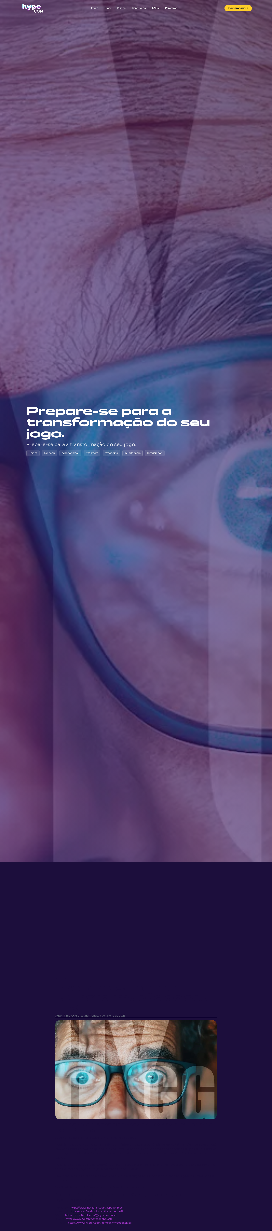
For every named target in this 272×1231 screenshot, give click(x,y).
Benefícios (139, 8)
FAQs (155, 8)
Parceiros (171, 8)
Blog (108, 8)
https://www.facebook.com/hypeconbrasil (96, 1211)
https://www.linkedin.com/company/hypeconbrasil (100, 1222)
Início (94, 8)
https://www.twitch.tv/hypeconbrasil (89, 1219)
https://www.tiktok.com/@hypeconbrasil (90, 1215)
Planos (121, 8)
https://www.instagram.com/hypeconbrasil (97, 1207)
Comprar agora (238, 8)
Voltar (63, 978)
